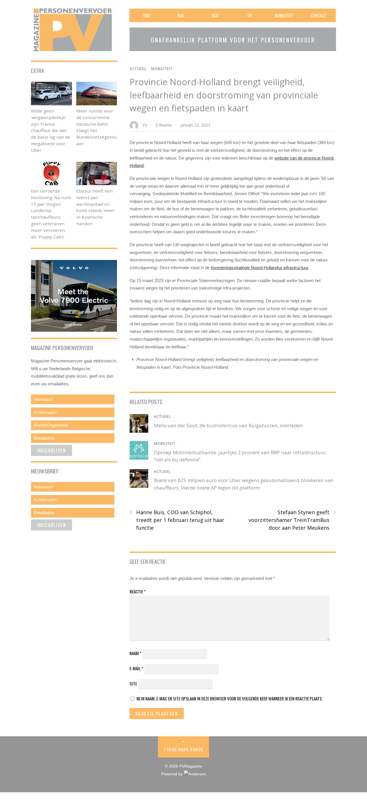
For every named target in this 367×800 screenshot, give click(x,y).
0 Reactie (164, 125)
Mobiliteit (284, 15)
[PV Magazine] (74, 50)
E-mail (136, 668)
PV (145, 125)
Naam (135, 653)
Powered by (172, 774)
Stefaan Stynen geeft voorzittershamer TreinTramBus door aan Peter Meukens (292, 519)
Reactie (138, 591)
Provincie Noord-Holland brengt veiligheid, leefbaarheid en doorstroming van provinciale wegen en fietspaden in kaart (224, 95)
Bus (215, 15)
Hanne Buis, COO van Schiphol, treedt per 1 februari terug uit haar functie (177, 519)
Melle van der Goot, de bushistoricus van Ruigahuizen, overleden (228, 425)
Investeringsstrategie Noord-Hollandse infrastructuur (259, 267)
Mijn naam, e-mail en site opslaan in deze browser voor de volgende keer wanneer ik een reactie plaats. (229, 698)
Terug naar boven (183, 749)
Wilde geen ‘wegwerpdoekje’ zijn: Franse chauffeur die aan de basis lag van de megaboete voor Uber (50, 130)
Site (133, 683)
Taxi (146, 15)
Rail (180, 15)
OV (249, 15)
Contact (318, 15)
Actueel (138, 68)
